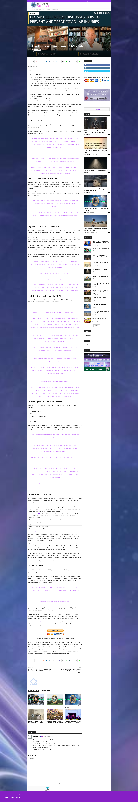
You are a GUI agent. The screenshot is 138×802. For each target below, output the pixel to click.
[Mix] (72, 61)
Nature (102, 1)
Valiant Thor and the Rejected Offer (36, 705)
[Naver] (79, 61)
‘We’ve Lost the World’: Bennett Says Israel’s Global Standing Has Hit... (96, 131)
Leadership (97, 1)
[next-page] (31, 727)
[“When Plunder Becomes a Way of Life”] (97, 143)
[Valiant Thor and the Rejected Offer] (36, 699)
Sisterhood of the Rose (61, 1)
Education (37, 42)
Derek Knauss (34, 53)
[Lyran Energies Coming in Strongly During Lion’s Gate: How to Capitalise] (55, 714)
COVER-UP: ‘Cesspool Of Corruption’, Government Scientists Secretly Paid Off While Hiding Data (40, 670)
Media (74, 1)
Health (45, 42)
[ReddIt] (43, 61)
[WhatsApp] (39, 61)
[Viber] (59, 61)
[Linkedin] (46, 61)
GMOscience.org (56, 622)
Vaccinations (50, 42)
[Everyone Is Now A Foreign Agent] (97, 163)
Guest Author (86, 212)
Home (59, 5)
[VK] (49, 61)
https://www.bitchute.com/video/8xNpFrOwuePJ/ (52, 70)
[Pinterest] (36, 61)
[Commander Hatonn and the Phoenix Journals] (73, 699)
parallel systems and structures (59, 607)
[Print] (62, 61)
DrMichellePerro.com (43, 622)
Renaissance (79, 1)
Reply (34, 751)
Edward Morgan (87, 134)
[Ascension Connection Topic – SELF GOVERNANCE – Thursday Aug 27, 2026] (87, 292)
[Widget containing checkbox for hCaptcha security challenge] (39, 788)
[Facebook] (29, 61)
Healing (69, 1)
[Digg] (76, 61)
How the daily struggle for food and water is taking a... (96, 229)
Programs (85, 5)
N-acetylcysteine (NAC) (35, 513)
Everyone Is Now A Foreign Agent (95, 171)
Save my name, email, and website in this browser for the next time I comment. (48, 783)
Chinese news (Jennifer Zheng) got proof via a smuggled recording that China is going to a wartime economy (69, 671)
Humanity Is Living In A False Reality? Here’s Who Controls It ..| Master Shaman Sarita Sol (36, 723)
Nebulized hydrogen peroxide (36, 531)
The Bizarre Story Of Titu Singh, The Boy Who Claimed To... (96, 189)
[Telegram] (56, 61)
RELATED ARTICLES (33, 690)
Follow (107, 68)
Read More (97, 109)
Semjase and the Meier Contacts (54, 705)
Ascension (43, 1)
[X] (33, 61)
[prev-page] (29, 727)
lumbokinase (45, 506)
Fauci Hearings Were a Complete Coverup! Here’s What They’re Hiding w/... (100, 243)
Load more (96, 325)
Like (108, 65)
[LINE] (66, 61)
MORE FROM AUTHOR (45, 690)
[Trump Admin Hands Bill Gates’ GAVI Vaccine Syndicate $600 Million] (73, 714)
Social (93, 5)
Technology (86, 1)
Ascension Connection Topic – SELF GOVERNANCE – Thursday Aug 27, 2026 (100, 292)
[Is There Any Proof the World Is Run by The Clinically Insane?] (87, 299)
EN (108, 1)
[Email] (53, 61)
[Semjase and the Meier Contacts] (55, 699)
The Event (67, 5)
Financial (92, 1)
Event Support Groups (51, 1)
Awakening (36, 9)
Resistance (76, 5)
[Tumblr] (69, 61)
